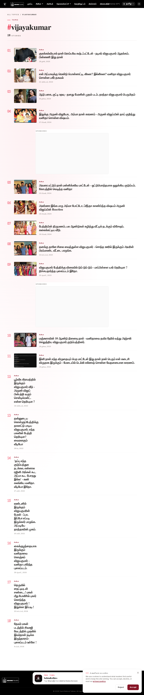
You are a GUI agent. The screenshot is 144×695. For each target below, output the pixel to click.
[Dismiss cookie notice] (138, 672)
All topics (13, 15)
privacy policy (99, 681)
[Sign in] (139, 4)
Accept (133, 687)
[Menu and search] (5, 4)
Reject (121, 687)
